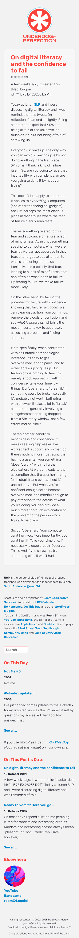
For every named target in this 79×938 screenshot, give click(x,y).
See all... (10, 730)
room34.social (16, 901)
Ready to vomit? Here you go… (29, 805)
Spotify (49, 624)
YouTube (10, 619)
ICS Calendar (46, 602)
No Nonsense (13, 606)
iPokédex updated (18, 693)
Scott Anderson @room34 (22, 586)
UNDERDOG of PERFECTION (39, 21)
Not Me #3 (12, 671)
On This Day (32, 606)
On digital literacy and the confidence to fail (39, 768)
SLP (37, 104)
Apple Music (28, 624)
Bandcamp (24, 619)
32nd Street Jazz (29, 628)
